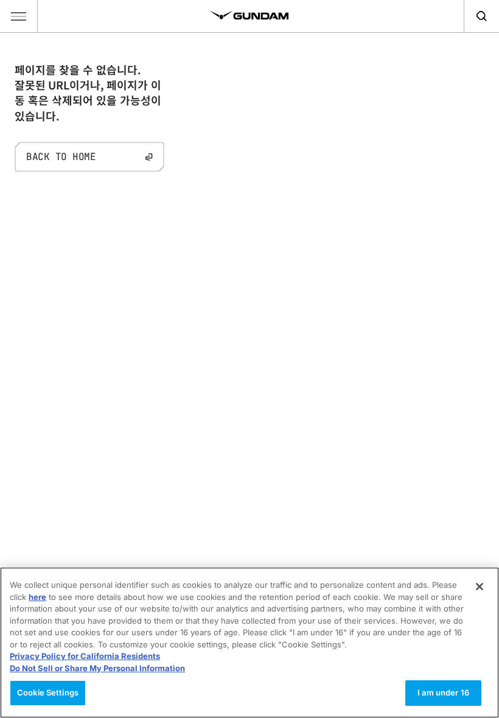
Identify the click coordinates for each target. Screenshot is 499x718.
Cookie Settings (48, 692)
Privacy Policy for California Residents (85, 656)
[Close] (479, 586)
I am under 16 (443, 692)
